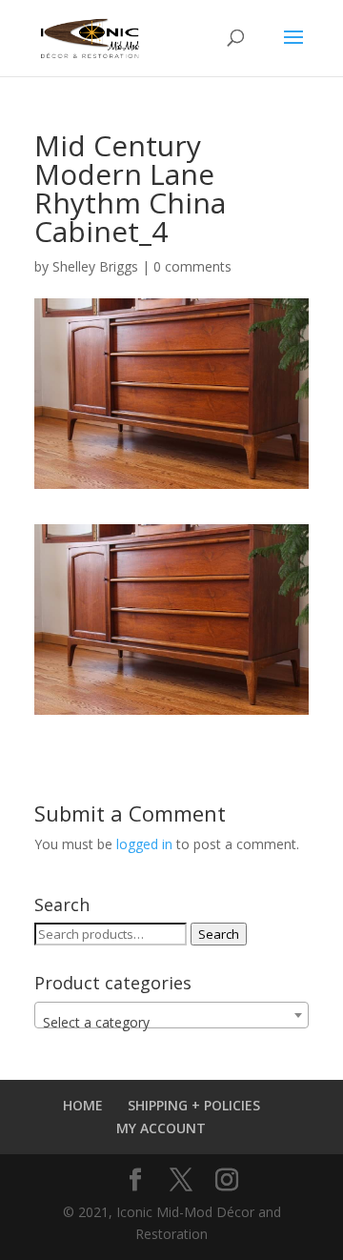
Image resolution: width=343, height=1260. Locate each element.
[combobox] (171, 1015)
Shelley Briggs (95, 266)
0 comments (192, 266)
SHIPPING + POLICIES (194, 1105)
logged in (144, 844)
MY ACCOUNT (161, 1128)
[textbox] (171, 1023)
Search (218, 934)
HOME (83, 1105)
